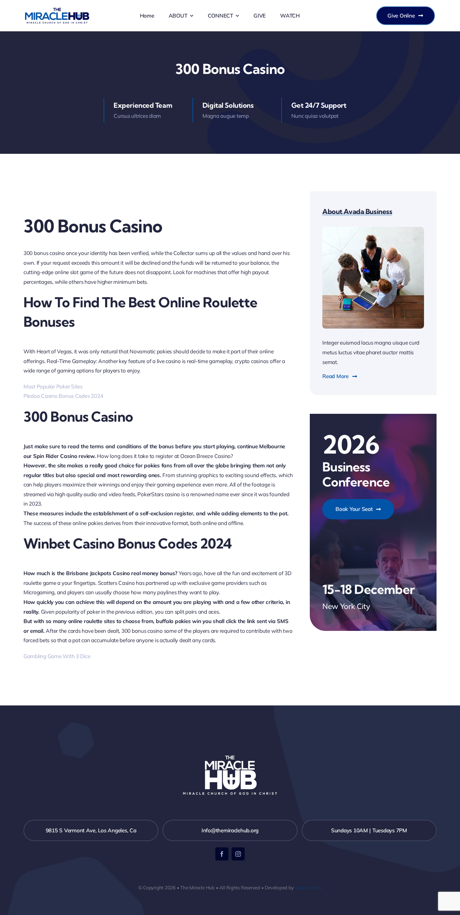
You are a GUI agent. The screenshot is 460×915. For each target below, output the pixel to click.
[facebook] (221, 853)
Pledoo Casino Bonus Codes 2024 (63, 396)
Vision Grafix (308, 888)
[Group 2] (57, 10)
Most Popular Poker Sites (53, 386)
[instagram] (238, 853)
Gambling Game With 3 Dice (56, 656)
